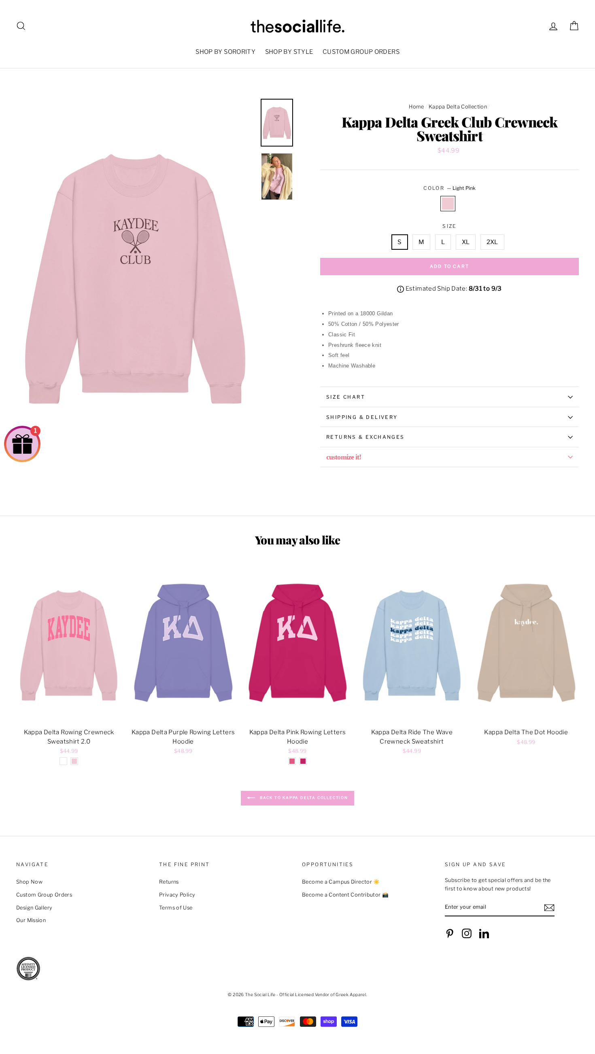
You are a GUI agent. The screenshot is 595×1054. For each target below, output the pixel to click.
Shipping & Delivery (362, 417)
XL (466, 242)
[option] (135, 278)
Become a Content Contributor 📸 (345, 895)
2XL (492, 242)
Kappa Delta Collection (458, 107)
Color (449, 188)
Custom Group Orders (44, 895)
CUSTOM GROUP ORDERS (361, 51)
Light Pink (448, 203)
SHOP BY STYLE (289, 51)
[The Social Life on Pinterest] (450, 933)
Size (449, 226)
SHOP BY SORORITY (225, 51)
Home (416, 107)
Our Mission (31, 920)
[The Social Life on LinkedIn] (484, 933)
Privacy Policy (177, 895)
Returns (169, 882)
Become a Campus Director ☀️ (341, 882)
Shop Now (29, 882)
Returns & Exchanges (365, 437)
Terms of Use (176, 908)
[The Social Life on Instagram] (467, 933)
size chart (345, 397)
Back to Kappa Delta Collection (303, 798)
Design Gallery (34, 908)
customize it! (343, 457)
